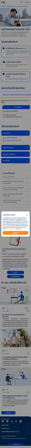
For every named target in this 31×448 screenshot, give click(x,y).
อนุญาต (15, 233)
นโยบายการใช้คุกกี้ (10, 229)
